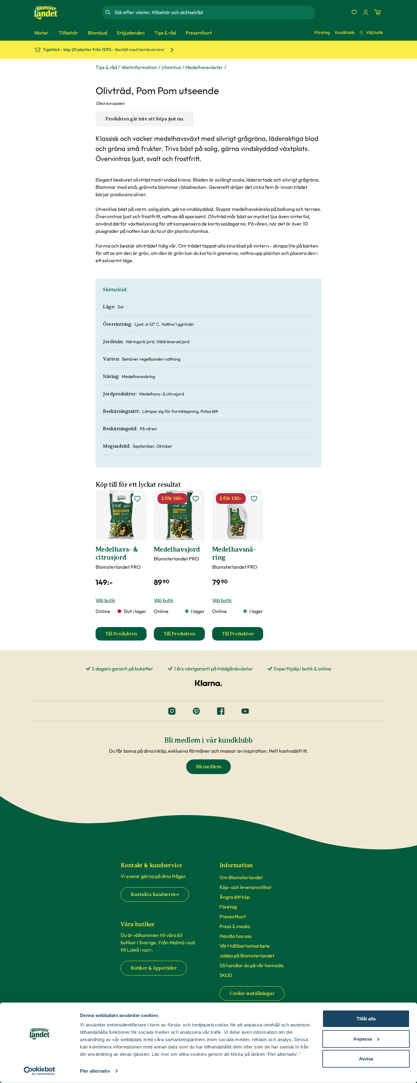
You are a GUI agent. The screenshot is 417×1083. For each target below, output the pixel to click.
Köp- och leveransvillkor (245, 887)
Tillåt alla (366, 1018)
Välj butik (374, 32)
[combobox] (214, 12)
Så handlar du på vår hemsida (251, 965)
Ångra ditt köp (234, 897)
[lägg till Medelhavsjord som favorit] (195, 498)
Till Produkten (126, 635)
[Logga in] (366, 12)
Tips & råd (106, 67)
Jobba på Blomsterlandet (246, 956)
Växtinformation (139, 67)
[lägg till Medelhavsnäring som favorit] (253, 498)
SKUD (225, 975)
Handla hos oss (235, 936)
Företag (322, 32)
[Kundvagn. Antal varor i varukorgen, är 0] (377, 12)
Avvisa (366, 1058)
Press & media (234, 926)
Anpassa (362, 1038)
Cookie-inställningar (252, 993)
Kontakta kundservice (155, 894)
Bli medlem (208, 766)
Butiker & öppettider (154, 968)
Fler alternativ (95, 1071)
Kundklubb (344, 32)
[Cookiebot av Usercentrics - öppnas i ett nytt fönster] (39, 1071)
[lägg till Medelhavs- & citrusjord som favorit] (137, 498)
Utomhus (171, 67)
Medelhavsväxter (204, 67)
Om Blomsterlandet (241, 877)
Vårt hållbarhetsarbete (244, 946)
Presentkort (232, 916)
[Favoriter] (354, 12)
